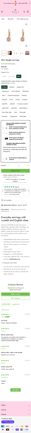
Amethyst (11, 87)
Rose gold (12, 76)
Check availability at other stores (15, 180)
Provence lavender (22, 104)
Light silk (4, 104)
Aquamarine (5, 91)
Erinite (11, 100)
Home (2, 19)
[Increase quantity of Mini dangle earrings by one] (28, 165)
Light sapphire (23, 108)
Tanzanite (4, 116)
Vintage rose (13, 116)
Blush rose (26, 91)
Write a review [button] (15, 294)
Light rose (14, 108)
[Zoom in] (26, 46)
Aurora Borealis (15, 91)
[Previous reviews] (3, 190)
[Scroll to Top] (28, 424)
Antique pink (20, 87)
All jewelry (11, 19)
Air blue (4, 87)
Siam (15, 112)
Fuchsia (18, 100)
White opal (23, 116)
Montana (24, 95)
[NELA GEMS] (15, 12)
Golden (4, 76)
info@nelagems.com (14, 259)
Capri (3, 95)
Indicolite (12, 104)
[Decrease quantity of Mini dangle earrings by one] (9, 165)
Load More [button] (15, 390)
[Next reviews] (28, 190)
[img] (5, 314)
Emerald (4, 100)
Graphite (24, 100)
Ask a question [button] (15, 298)
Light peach (5, 108)
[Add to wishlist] (26, 24)
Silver (18, 76)
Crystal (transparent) (13, 95)
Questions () (16, 304)
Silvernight (22, 112)
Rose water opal (7, 112)
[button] (28, 12)
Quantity (3, 165)
